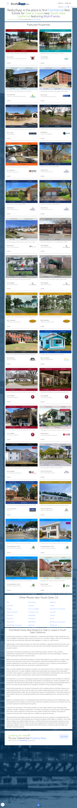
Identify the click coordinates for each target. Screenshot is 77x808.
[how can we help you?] (3, 804)
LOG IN (60, 3)
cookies (65, 6)
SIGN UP (68, 3)
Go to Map (64, 736)
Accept (72, 6)
